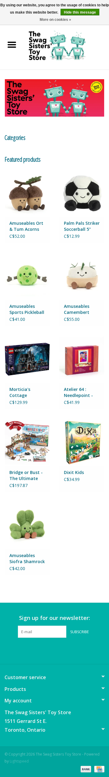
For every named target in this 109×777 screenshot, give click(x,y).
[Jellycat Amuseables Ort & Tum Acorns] (27, 193)
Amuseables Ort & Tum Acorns (26, 226)
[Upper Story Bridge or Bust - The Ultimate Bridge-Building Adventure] (27, 442)
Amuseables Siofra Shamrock (27, 558)
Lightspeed (19, 761)
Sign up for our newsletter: (54, 618)
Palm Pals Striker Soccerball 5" (82, 226)
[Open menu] (12, 44)
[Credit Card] (98, 768)
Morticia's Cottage (19, 392)
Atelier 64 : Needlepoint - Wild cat (78, 392)
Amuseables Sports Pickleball (26, 309)
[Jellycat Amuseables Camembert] (81, 276)
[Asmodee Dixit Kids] (81, 442)
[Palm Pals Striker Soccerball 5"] (81, 193)
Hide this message (80, 12)
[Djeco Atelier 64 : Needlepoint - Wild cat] (81, 359)
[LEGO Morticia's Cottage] (27, 359)
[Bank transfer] (85, 768)
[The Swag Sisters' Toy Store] (66, 45)
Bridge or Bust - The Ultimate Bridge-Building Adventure (26, 475)
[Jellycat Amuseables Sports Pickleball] (27, 276)
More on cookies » (55, 20)
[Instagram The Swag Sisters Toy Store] (60, 650)
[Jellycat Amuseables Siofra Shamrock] (27, 525)
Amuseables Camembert (76, 309)
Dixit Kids (74, 472)
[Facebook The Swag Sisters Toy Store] (49, 650)
